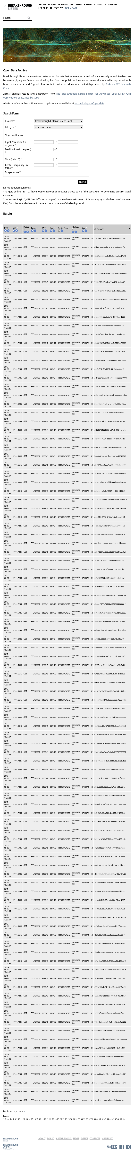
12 (24, 1119)
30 (71, 1119)
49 (121, 1119)
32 (76, 1119)
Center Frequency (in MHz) (16, 167)
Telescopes (56, 8)
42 (103, 1119)
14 (29, 1119)
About (42, 5)
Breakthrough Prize (10, 1139)
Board (52, 5)
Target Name (12, 172)
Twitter (128, 1147)
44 (108, 1119)
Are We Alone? (66, 5)
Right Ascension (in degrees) (15, 144)
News (79, 5)
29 (69, 1119)
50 (22, 1111)
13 (27, 1119)
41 (100, 1119)
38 (92, 1119)
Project (9, 121)
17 (37, 1119)
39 (95, 1119)
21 (48, 1119)
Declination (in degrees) (18, 149)
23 (53, 1119)
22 (50, 1119)
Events (88, 5)
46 (113, 1119)
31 (74, 1119)
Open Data (71, 8)
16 (35, 1119)
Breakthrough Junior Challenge (10, 1147)
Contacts (100, 5)
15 (32, 1119)
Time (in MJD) (13, 159)
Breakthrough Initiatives (4, 7)
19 (42, 1119)
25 (58, 1119)
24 (56, 1119)
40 (97, 1119)
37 (90, 1119)
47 (116, 1119)
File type (10, 127)
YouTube (112, 1147)
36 (87, 1119)
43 (105, 1119)
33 (79, 1119)
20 (20, 1111)
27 (63, 1119)
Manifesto (114, 5)
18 (40, 1119)
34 (82, 1119)
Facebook (121, 1147)
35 (84, 1119)
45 (110, 1119)
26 (61, 1119)
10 (19, 1119)
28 (66, 1119)
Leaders (43, 8)
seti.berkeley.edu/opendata (89, 103)
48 (118, 1119)
